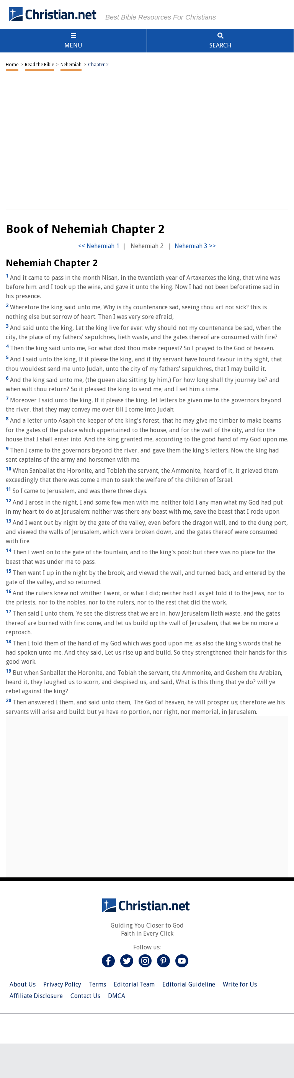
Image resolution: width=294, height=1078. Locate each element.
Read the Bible (39, 64)
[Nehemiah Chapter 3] (195, 246)
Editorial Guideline (188, 984)
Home (12, 64)
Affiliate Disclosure (36, 996)
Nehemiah (71, 64)
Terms (97, 984)
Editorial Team (134, 984)
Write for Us (240, 984)
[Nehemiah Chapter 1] (98, 246)
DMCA (116, 996)
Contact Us (85, 996)
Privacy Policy (62, 984)
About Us (23, 984)
